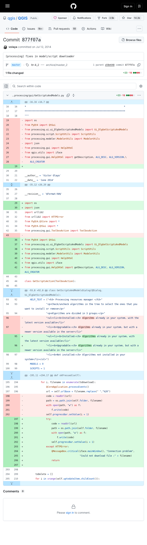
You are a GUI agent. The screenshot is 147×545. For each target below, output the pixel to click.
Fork (108, 17)
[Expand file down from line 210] (11, 483)
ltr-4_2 (35, 64)
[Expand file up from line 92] (11, 295)
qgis (11, 18)
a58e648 (109, 65)
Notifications (84, 17)
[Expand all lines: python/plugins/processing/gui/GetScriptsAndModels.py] (73, 95)
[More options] (139, 95)
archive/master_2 (56, 64)
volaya (13, 46)
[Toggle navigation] (7, 6)
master (16, 65)
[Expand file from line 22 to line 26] (11, 184)
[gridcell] (73, 102)
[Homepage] (73, 6)
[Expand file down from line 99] (11, 373)
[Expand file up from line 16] (11, 102)
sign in (70, 512)
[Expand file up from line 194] (11, 377)
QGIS (23, 18)
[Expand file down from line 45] (11, 290)
